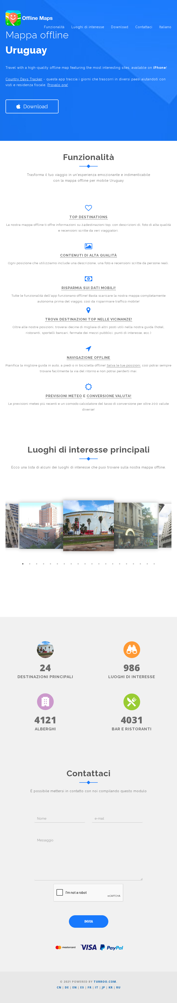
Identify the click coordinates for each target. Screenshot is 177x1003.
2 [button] (29, 564)
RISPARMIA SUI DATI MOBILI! (89, 288)
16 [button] (126, 564)
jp (103, 987)
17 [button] (133, 564)
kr (111, 987)
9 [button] (78, 564)
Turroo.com (105, 982)
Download (119, 27)
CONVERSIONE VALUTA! (109, 396)
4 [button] (43, 564)
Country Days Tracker (24, 79)
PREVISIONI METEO (64, 396)
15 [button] (119, 564)
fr (89, 987)
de (67, 987)
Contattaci (143, 27)
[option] (88, 525)
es (82, 987)
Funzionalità (54, 27)
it (96, 987)
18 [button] (140, 564)
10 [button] (85, 564)
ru (118, 987)
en (74, 987)
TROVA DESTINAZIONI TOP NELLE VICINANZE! (88, 319)
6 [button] (57, 564)
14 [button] (112, 564)
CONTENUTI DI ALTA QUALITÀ (88, 255)
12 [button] (99, 564)
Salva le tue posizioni (123, 365)
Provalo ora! (57, 85)
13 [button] (105, 564)
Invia (88, 921)
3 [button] (36, 564)
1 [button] (23, 564)
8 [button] (71, 564)
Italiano (165, 27)
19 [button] (147, 564)
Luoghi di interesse (87, 27)
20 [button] (154, 564)
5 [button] (50, 564)
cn (59, 987)
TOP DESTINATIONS (88, 217)
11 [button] (92, 564)
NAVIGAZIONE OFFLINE (88, 358)
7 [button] (64, 564)
